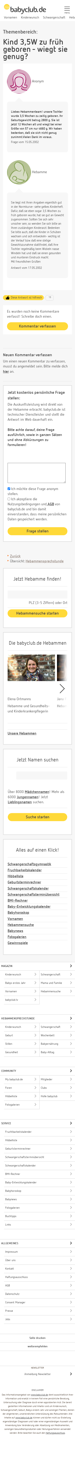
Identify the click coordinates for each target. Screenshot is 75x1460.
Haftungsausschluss (55, 1433)
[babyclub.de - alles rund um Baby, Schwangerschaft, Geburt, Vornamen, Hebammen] (25, 11)
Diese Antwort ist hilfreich (26, 297)
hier (6, 371)
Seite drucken (37, 1338)
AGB (50, 504)
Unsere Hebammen (22, 733)
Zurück (15, 556)
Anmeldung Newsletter (37, 1374)
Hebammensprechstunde (45, 561)
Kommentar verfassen (37, 326)
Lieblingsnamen (20, 802)
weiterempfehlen (38, 1346)
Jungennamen (27, 797)
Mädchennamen (37, 792)
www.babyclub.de (39, 1395)
